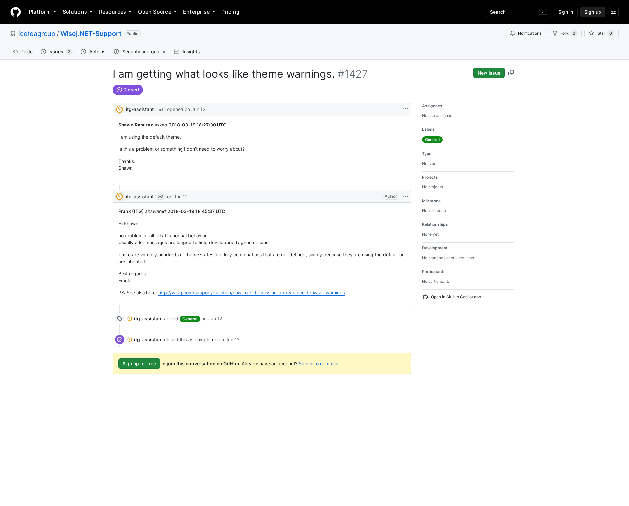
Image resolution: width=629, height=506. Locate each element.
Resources (112, 12)
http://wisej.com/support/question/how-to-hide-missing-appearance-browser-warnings (251, 292)
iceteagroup (36, 34)
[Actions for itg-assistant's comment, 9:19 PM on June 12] (405, 196)
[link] (145, 318)
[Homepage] (15, 12)
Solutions (75, 12)
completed (206, 339)
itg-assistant (140, 109)
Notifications (529, 33)
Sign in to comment (319, 363)
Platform (40, 12)
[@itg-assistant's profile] (120, 109)
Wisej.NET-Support (91, 34)
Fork (567, 33)
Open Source (154, 12)
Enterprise (196, 12)
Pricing (230, 12)
